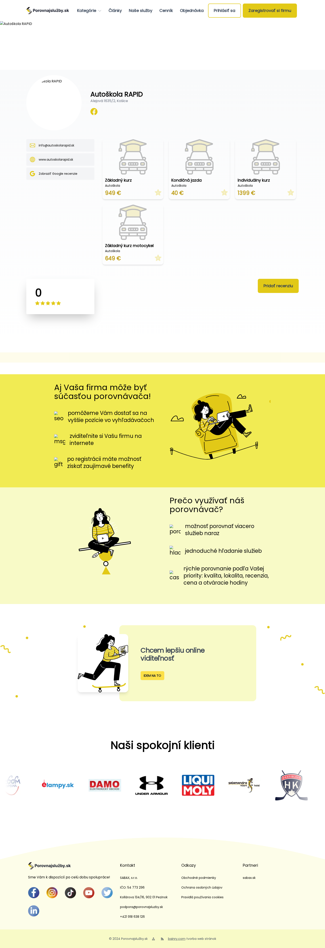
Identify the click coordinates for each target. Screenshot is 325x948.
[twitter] (107, 892)
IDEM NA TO (152, 675)
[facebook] (33, 892)
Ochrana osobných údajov (201, 887)
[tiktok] (70, 892)
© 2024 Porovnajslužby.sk (128, 939)
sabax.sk (249, 878)
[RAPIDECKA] (94, 111)
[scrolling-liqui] (174, 785)
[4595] (81, 785)
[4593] (34, 785)
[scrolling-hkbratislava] (268, 785)
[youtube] (88, 892)
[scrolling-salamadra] (221, 785)
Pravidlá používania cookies (202, 897)
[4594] (128, 785)
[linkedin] (33, 911)
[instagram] (52, 892)
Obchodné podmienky (198, 878)
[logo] (47, 10)
